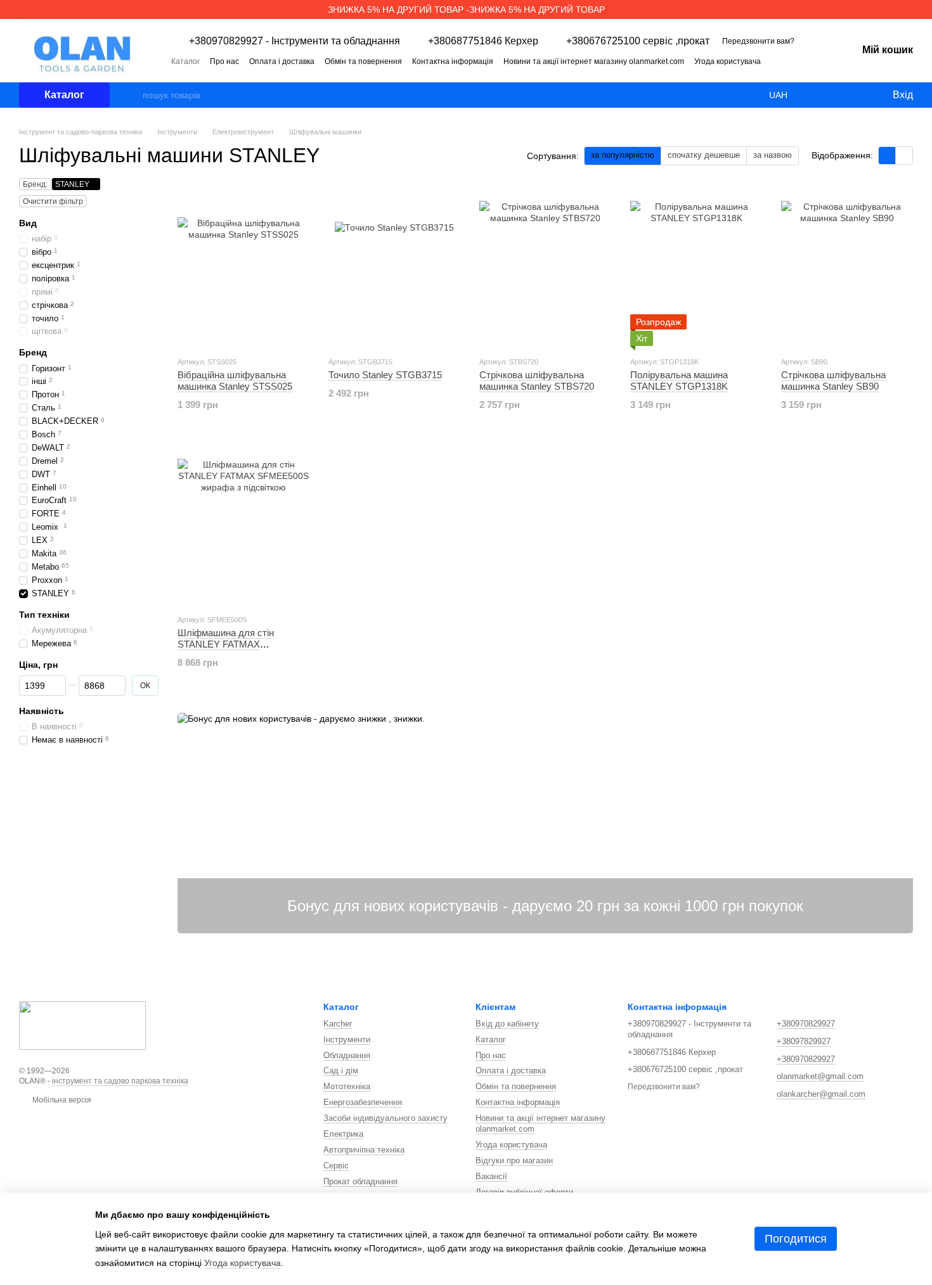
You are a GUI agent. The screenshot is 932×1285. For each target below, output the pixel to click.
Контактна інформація (452, 61)
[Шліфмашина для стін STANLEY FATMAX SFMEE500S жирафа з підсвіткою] (243, 524)
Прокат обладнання (360, 1181)
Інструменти (346, 1039)
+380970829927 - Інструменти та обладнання (294, 41)
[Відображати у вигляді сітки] (887, 155)
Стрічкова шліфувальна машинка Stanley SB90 (833, 380)
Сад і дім (340, 1070)
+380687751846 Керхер (483, 41)
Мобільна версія (60, 1100)
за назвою (772, 155)
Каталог (185, 61)
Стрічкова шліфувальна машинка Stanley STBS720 (536, 380)
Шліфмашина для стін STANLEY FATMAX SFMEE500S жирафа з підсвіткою (227, 649)
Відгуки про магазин (514, 1160)
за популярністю (622, 155)
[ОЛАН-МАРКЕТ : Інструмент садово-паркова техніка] (82, 1024)
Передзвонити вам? (758, 41)
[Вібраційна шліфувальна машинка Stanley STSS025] (243, 267)
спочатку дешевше (704, 155)
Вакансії (491, 1176)
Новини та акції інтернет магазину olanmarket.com (593, 61)
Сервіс (336, 1165)
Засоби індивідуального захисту (385, 1118)
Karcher (337, 1023)
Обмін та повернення (363, 61)
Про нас (224, 61)
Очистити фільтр (53, 201)
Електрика (343, 1134)
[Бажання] (856, 95)
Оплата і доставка (281, 61)
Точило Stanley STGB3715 (385, 374)
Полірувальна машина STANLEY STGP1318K (679, 380)
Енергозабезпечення (362, 1102)
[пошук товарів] (132, 95)
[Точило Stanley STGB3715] (394, 267)
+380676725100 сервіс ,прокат (637, 41)
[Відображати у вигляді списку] (904, 155)
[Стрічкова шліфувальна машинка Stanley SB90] (847, 267)
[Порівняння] (830, 95)
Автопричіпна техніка (364, 1149)
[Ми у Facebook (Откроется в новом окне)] (791, 61)
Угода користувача (727, 61)
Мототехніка (346, 1086)
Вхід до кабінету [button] (507, 1023)
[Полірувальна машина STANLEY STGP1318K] (696, 267)
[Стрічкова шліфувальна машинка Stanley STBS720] (545, 267)
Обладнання (346, 1055)
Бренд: (35, 184)
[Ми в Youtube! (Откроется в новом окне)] (806, 61)
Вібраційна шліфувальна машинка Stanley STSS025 (235, 380)
